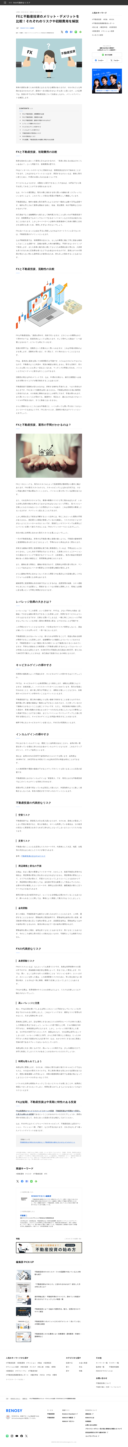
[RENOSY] (14, 1411)
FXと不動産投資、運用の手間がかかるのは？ (36, 120)
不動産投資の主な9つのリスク (33, 856)
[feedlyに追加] (80, 32)
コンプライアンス (91, 1436)
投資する (69, 1363)
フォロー (101, 60)
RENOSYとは (89, 1418)
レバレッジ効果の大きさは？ (31, 124)
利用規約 (88, 1421)
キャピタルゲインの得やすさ (31, 127)
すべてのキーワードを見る (14, 1379)
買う (67, 1367)
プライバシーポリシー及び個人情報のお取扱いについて (103, 1429)
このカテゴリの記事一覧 (72, 1239)
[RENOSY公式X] (26, 1436)
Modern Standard (69, 1414)
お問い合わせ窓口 (91, 1425)
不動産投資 (50, 1414)
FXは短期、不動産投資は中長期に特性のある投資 (38, 140)
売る (80, 1367)
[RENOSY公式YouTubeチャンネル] (17, 1436)
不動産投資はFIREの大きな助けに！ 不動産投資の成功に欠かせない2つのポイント (47, 1142)
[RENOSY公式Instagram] (12, 1436)
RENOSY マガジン (15, 1398)
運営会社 (88, 1414)
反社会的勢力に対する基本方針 (95, 1432)
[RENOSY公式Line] (7, 1436)
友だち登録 (108, 55)
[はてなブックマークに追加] (71, 32)
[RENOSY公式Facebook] (21, 1436)
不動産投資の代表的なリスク (31, 133)
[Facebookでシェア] (66, 32)
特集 (80, 1371)
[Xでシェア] (62, 32)
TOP (7, 1398)
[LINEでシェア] (75, 32)
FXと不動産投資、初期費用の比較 (33, 114)
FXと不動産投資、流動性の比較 (32, 117)
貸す (67, 1371)
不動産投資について (103, 1383)
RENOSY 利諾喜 (67, 1418)
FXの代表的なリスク (28, 136)
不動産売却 (50, 1418)
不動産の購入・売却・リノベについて (108, 1387)
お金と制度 (83, 1363)
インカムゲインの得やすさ (31, 130)
